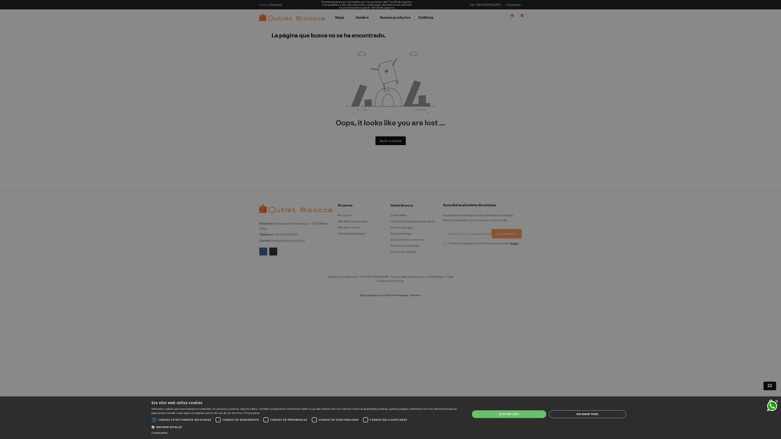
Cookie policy (160, 432)
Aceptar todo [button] (509, 414)
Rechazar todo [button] (587, 414)
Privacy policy (251, 413)
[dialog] (390, 418)
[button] (306, 427)
